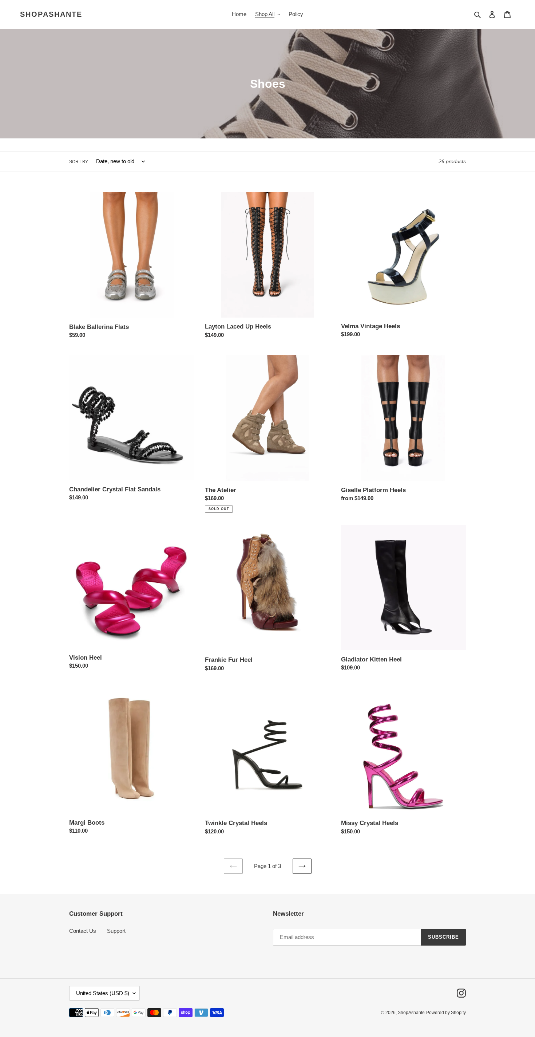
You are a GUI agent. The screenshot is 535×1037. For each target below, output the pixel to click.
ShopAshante (51, 14)
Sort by (78, 161)
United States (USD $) (102, 993)
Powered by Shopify (446, 1012)
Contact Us (82, 931)
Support (116, 931)
